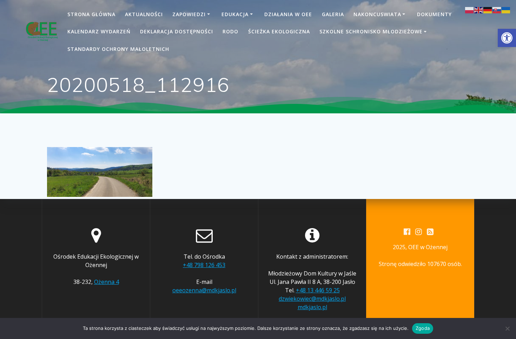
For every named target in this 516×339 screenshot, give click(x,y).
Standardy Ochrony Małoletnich (118, 49)
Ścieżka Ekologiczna (279, 31)
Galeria (333, 14)
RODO (230, 31)
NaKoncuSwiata (377, 14)
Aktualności (144, 14)
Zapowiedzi (189, 14)
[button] (507, 38)
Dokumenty (434, 14)
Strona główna (91, 14)
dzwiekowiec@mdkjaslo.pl (312, 299)
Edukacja (235, 14)
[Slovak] (497, 9)
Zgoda (423, 328)
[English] (478, 9)
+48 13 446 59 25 (318, 290)
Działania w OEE (288, 14)
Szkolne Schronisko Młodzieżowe (371, 31)
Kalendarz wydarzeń (99, 31)
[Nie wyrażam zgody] (507, 328)
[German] (487, 9)
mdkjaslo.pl (312, 307)
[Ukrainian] (506, 9)
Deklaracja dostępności (176, 31)
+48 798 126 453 (204, 265)
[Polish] (469, 9)
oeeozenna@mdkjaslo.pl (204, 290)
